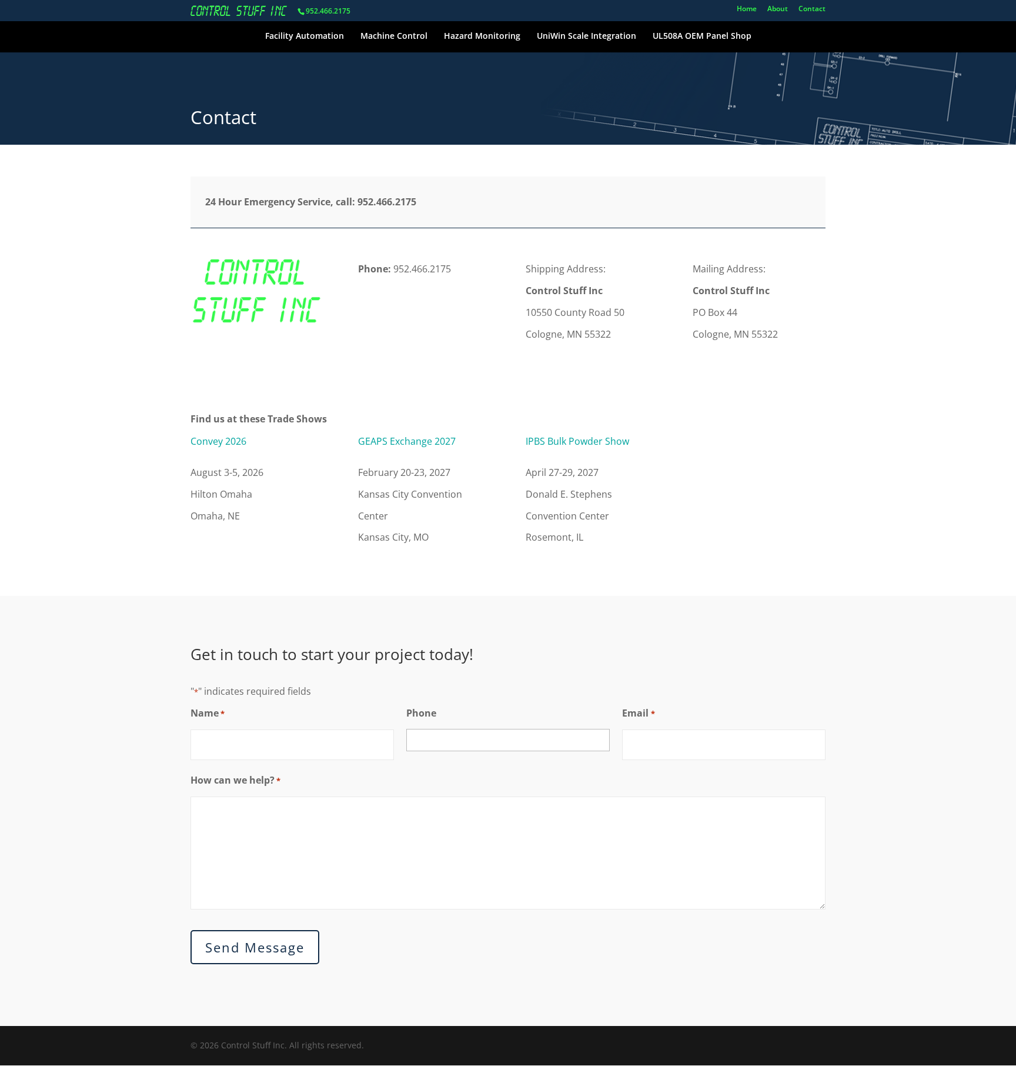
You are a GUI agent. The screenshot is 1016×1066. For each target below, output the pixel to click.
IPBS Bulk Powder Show (577, 441)
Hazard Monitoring (482, 35)
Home (747, 9)
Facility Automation (304, 35)
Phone (421, 713)
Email (638, 713)
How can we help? (235, 780)
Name (207, 713)
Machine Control (393, 35)
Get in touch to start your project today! (331, 654)
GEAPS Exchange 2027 (407, 441)
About (777, 9)
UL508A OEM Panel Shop (702, 35)
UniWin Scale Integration (586, 35)
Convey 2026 (218, 441)
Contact (811, 9)
